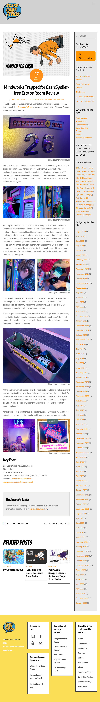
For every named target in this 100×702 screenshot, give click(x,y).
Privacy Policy (83, 686)
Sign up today (85, 58)
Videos (78, 134)
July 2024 (80, 349)
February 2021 (81, 542)
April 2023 (80, 420)
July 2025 (80, 293)
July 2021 (80, 518)
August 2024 (81, 344)
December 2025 (82, 269)
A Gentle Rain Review (17, 523)
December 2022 (82, 438)
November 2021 (82, 500)
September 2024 (82, 340)
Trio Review (80, 92)
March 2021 (80, 537)
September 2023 (82, 396)
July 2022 (80, 462)
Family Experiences (39, 99)
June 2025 (80, 297)
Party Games (82, 198)
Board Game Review (12, 639)
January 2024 (81, 377)
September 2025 (82, 283)
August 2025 (81, 288)
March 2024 (80, 368)
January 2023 (81, 434)
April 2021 (80, 532)
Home (80, 639)
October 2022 (81, 448)
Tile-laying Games (84, 208)
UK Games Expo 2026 (13, 569)
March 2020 (80, 594)
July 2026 (80, 236)
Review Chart (81, 118)
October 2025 (81, 278)
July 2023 (80, 405)
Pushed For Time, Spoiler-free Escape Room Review (34, 573)
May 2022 (80, 471)
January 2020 (81, 603)
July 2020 (80, 575)
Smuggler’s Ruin (25, 107)
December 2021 (82, 495)
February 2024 (81, 372)
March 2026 (80, 255)
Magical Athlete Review (85, 97)
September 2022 (82, 452)
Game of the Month (84, 191)
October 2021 (81, 504)
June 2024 (80, 354)
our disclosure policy (38, 509)
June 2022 (80, 467)
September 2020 (82, 565)
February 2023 (81, 429)
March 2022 (80, 481)
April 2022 (80, 476)
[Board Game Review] (12, 19)
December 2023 (82, 382)
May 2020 (80, 584)
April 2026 (80, 250)
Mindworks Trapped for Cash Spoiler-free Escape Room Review (36, 90)
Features (7, 566)
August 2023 (81, 401)
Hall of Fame (81, 121)
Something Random (84, 138)
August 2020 (81, 570)
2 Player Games (83, 168)
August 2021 (81, 514)
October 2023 (81, 391)
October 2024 (81, 335)
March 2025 (80, 311)
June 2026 (80, 241)
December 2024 (82, 326)
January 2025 (81, 321)
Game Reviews (82, 125)
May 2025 (80, 302)
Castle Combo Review (55, 523)
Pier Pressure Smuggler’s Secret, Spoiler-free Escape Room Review (57, 574)
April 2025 (80, 307)
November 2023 (82, 387)
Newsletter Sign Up (85, 672)
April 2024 (80, 363)
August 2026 (81, 232)
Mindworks (52, 99)
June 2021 (80, 523)
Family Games (87, 188)
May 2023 (80, 415)
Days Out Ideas (82, 128)
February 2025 (81, 316)
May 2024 (80, 358)
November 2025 (82, 274)
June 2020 (80, 579)
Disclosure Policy (84, 682)
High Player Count (84, 195)
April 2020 (80, 589)
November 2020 (82, 556)
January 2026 (81, 264)
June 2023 (80, 410)
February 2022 (81, 485)
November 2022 (82, 443)
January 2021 (81, 546)
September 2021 (82, 509)
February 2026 (81, 260)
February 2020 (81, 598)
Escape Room (25, 99)
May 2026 (80, 246)
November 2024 (82, 330)
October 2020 (81, 561)
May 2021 (80, 528)
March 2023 (80, 424)
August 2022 (81, 457)
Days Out (15, 99)
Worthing (60, 99)
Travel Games (82, 211)
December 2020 (82, 551)
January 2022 (81, 490)
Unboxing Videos (83, 215)
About (80, 667)
